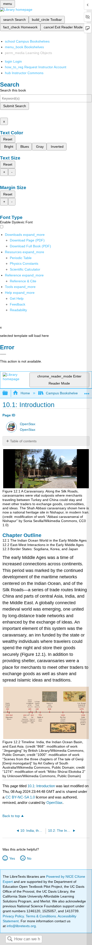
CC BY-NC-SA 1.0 (20, 797)
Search (9, 939)
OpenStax (27, 424)
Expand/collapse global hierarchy (8, 393)
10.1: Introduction (41, 786)
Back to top (11, 816)
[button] (17, 304)
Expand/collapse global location (87, 392)
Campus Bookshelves (62, 393)
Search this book (13, 90)
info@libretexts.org (21, 926)
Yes (12, 858)
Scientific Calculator (25, 269)
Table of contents (23, 441)
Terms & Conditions (41, 916)
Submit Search (14, 106)
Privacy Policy (13, 916)
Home (25, 393)
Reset (7, 139)
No (29, 858)
